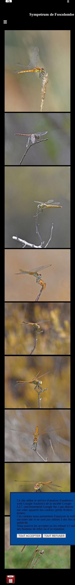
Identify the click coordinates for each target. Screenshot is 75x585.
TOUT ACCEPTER (29, 535)
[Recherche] (9, 1)
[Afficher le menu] (68, 1)
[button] (11, 576)
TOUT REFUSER (54, 535)
